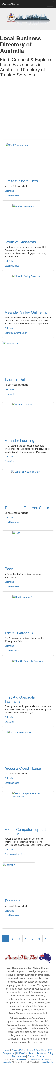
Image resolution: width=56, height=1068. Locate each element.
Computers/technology (16, 332)
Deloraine (9, 190)
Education (9, 461)
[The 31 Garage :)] (28, 610)
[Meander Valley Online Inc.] (28, 290)
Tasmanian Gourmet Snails (27, 507)
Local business (12, 195)
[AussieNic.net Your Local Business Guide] (28, 957)
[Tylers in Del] (18, 357)
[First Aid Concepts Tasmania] (28, 675)
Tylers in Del (15, 379)
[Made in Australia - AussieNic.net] (28, 18)
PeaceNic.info (47, 1062)
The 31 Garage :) (19, 632)
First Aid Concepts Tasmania (20, 699)
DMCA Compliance (25, 1053)
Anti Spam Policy (45, 1053)
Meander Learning (19, 440)
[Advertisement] (28, 109)
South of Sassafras (20, 241)
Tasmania (12, 900)
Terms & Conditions (36, 1050)
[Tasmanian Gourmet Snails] (26, 485)
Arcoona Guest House (23, 768)
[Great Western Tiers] (21, 158)
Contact (31, 1056)
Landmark (9, 393)
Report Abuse (19, 1056)
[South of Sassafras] (28, 219)
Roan (9, 568)
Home (7, 1050)
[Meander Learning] (28, 418)
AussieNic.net (10, 4)
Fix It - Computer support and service (25, 831)
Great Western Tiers (21, 180)
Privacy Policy (18, 1050)
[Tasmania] (18, 878)
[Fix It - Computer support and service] (28, 807)
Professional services (15, 854)
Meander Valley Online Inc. (27, 312)
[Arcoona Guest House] (22, 746)
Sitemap (41, 1056)
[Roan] (28, 546)
